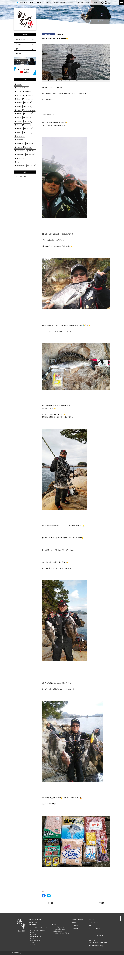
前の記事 (50, 903)
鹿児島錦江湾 (20, 136)
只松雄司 (19, 113)
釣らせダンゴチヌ (21, 162)
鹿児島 (28, 121)
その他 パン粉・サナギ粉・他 (61, 933)
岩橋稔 (19, 99)
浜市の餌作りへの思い (59, 2)
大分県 (28, 147)
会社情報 (80, 2)
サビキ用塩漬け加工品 (59, 929)
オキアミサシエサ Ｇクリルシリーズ (39, 927)
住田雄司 (19, 102)
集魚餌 (54, 925)
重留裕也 (19, 128)
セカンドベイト (34, 942)
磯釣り (19, 125)
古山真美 (29, 128)
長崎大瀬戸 (32, 151)
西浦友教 (28, 106)
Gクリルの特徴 (33, 922)
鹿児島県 (32, 165)
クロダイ (30, 95)
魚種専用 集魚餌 (57, 931)
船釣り (19, 117)
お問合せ (95, 2)
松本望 (19, 106)
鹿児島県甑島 (20, 139)
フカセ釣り (20, 95)
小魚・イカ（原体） (35, 940)
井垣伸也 (19, 121)
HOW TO (25, 54)
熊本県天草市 (20, 143)
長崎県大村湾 (29, 99)
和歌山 (31, 143)
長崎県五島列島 (21, 165)
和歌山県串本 (20, 154)
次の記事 (101, 903)
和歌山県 (28, 117)
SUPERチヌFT (20, 158)
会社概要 (75, 928)
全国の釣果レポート (25, 39)
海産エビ (32, 932)
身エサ (32, 938)
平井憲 (19, 132)
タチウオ (28, 132)
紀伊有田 (31, 154)
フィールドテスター (22, 88)
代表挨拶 (75, 925)
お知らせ (88, 2)
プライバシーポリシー (95, 928)
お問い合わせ (99, 935)
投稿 (25, 49)
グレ (19, 91)
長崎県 (28, 102)
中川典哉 (29, 113)
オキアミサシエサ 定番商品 (37, 930)
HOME (41, 2)
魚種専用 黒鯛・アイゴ (36, 936)
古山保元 (19, 147)
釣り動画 (25, 44)
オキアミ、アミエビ (58, 927)
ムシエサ (32, 944)
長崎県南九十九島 (30, 110)
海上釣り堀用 (33, 934)
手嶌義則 (28, 91)
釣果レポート (71, 2)
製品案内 (48, 2)
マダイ (27, 125)
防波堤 (19, 110)
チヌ (19, 84)
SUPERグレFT (20, 151)
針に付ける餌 (32, 925)
